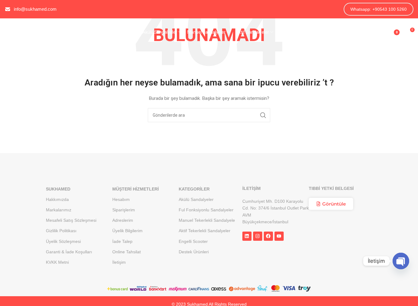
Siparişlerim (123, 209)
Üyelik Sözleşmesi (63, 241)
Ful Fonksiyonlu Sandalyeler (206, 209)
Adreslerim (122, 220)
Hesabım (121, 199)
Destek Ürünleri (194, 251)
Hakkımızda (57, 199)
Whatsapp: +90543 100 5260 (378, 9)
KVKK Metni (57, 262)
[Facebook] (268, 236)
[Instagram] (257, 236)
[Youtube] (279, 236)
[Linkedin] (247, 236)
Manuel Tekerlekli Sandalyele (207, 220)
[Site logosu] (35, 31)
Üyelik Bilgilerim (127, 230)
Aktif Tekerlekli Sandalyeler (204, 230)
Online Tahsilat (126, 251)
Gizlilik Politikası (61, 230)
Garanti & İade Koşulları (69, 251)
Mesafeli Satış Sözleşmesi (71, 220)
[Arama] (364, 32)
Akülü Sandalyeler (196, 199)
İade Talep (122, 241)
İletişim (119, 262)
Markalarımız (58, 209)
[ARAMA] (263, 115)
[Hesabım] (377, 32)
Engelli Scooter (193, 241)
